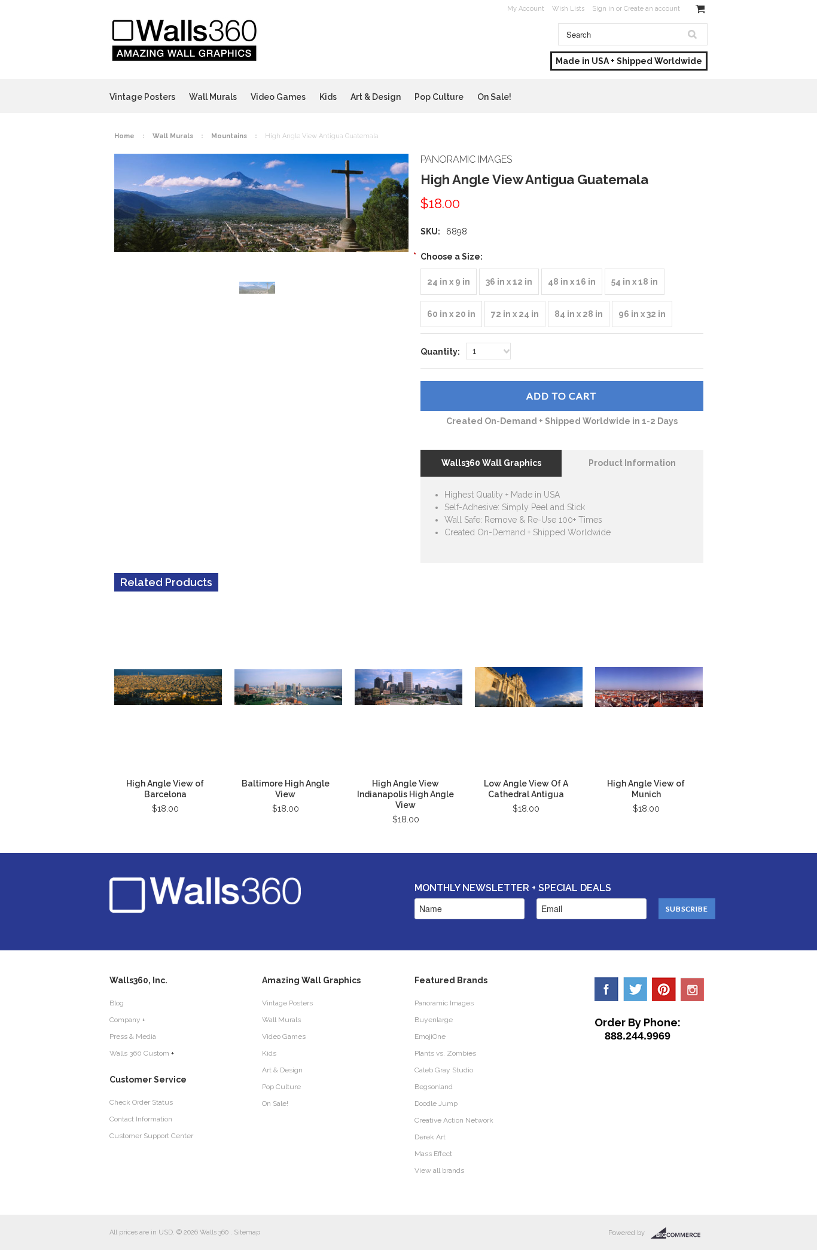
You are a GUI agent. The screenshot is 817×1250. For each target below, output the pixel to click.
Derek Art (430, 1137)
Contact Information (140, 1119)
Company (125, 1020)
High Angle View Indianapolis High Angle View (405, 794)
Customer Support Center (151, 1136)
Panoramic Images (444, 1003)
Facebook (606, 989)
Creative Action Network (453, 1120)
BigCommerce (679, 1233)
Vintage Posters (142, 97)
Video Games (278, 97)
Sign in (603, 9)
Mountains (229, 136)
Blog (116, 1003)
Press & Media (132, 1036)
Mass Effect (433, 1154)
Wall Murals (213, 97)
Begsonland (433, 1087)
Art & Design (375, 97)
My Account (525, 9)
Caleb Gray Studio (443, 1070)
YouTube (693, 989)
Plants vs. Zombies (445, 1053)
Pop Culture (439, 97)
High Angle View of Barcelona (165, 789)
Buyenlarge (433, 1020)
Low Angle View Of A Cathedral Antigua (526, 789)
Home (124, 136)
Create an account (652, 9)
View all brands (439, 1170)
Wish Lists (568, 9)
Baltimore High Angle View (286, 789)
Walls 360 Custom (139, 1053)
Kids (328, 97)
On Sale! (494, 97)
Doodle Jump (436, 1103)
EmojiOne (430, 1036)
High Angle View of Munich (646, 789)
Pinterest (664, 989)
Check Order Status (141, 1102)
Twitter (635, 989)
